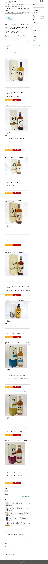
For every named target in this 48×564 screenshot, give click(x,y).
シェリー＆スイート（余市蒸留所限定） (12, 52)
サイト (6, 549)
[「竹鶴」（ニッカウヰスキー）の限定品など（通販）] (7, 519)
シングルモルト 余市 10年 (8, 16)
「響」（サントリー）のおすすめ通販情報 (15, 522)
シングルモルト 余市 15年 (8, 18)
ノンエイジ (8, 45)
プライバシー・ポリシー (24, 561)
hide (15, 14)
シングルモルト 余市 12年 (8, 17)
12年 (7, 47)
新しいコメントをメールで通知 (10, 554)
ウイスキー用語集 (35, 10)
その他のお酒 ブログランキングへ (36, 45)
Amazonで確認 (9, 100)
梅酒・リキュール (24, 4)
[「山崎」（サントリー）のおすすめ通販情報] (7, 504)
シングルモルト (22, 496)
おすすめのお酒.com (10, 1)
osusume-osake (28, 496)
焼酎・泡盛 (20, 4)
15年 (7, 48)
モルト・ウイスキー (27, 12)
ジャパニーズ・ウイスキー (20, 12)
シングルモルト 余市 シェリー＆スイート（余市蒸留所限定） (13, 22)
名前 (6, 543)
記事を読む (10, 505)
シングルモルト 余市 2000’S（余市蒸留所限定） (11, 20)
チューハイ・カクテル (30, 4)
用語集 (5, 4)
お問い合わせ (29, 561)
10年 (7, 46)
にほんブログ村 (35, 47)
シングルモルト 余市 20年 (8, 19)
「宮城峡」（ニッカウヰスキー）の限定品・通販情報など (18, 512)
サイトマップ (19, 561)
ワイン (11, 4)
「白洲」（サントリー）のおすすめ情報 (15, 507)
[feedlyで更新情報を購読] (40, 1)
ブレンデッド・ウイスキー (37, 38)
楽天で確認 (17, 100)
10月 (34, 33)
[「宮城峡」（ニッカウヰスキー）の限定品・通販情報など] (7, 514)
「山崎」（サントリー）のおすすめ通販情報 (16, 502)
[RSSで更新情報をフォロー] (42, 1)
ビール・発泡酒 (14, 4)
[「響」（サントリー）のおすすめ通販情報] (7, 524)
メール (6, 546)
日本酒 (17, 4)
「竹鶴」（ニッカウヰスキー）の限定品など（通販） (17, 517)
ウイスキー (8, 4)
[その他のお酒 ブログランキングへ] (35, 44)
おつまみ (34, 4)
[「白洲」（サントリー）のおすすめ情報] (7, 509)
